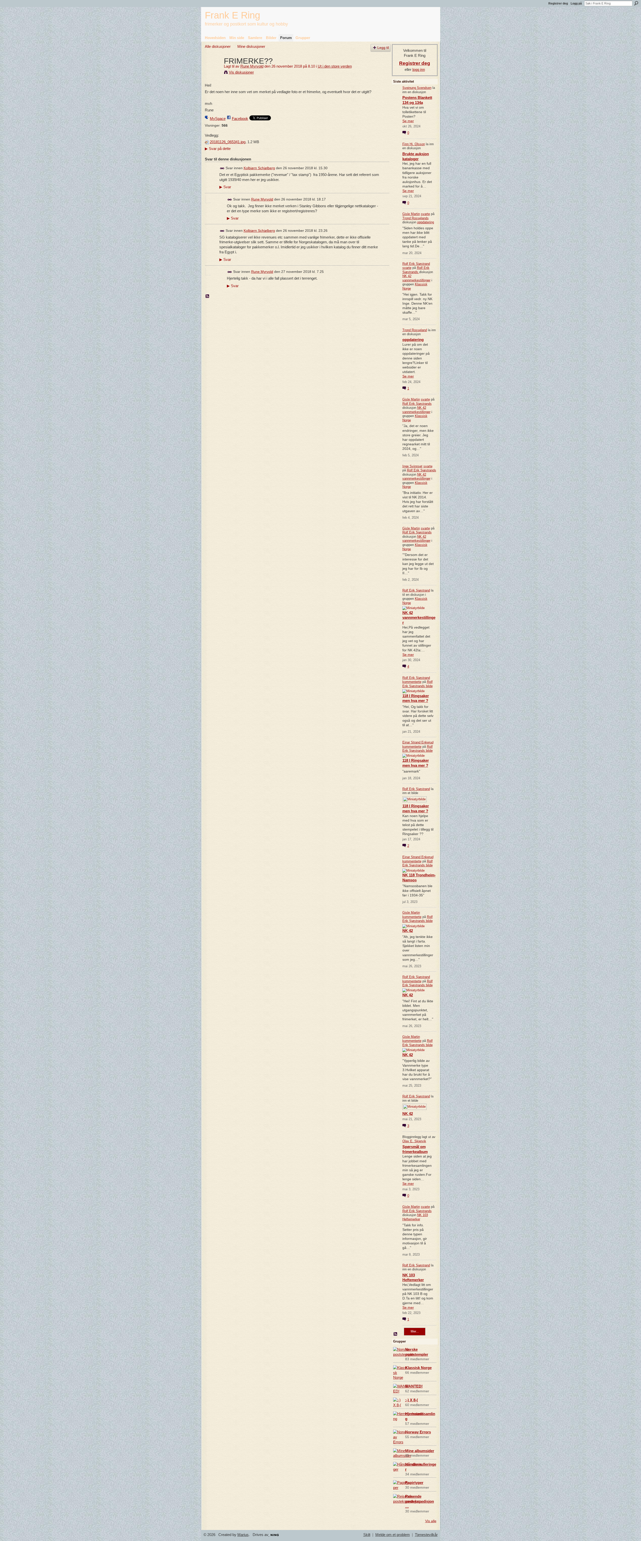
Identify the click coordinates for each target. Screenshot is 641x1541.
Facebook (240, 118)
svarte (425, 214)
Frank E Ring (232, 15)
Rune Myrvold (251, 66)
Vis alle (430, 1521)
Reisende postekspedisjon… (419, 1501)
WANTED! (414, 1386)
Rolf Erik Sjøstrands (415, 270)
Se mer (408, 121)
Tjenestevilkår (426, 1535)
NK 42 (407, 930)
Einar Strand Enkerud (417, 742)
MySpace (218, 118)
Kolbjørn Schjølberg (259, 168)
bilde (429, 686)
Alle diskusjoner (218, 46)
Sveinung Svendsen (416, 88)
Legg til (383, 48)
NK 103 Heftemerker (415, 1217)
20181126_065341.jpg (227, 142)
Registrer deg (558, 3)
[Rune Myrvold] (213, 70)
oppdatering (425, 222)
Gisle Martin (411, 214)
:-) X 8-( (411, 1400)
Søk (636, 3)
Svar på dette (218, 148)
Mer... (415, 1331)
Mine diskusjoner (251, 46)
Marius (243, 1535)
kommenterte (411, 682)
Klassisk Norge (418, 1368)
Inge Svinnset (412, 466)
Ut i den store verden (335, 66)
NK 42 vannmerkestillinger (416, 278)
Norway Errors (418, 1432)
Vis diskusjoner (241, 72)
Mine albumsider (419, 1451)
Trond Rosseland (414, 330)
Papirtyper (414, 1482)
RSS (207, 296)
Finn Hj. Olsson (413, 144)
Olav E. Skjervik (414, 1141)
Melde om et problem (392, 1535)
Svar (225, 187)
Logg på (576, 3)
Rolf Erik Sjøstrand (416, 264)
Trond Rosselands (415, 218)
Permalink (222, 168)
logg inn (418, 69)
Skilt (366, 1535)
